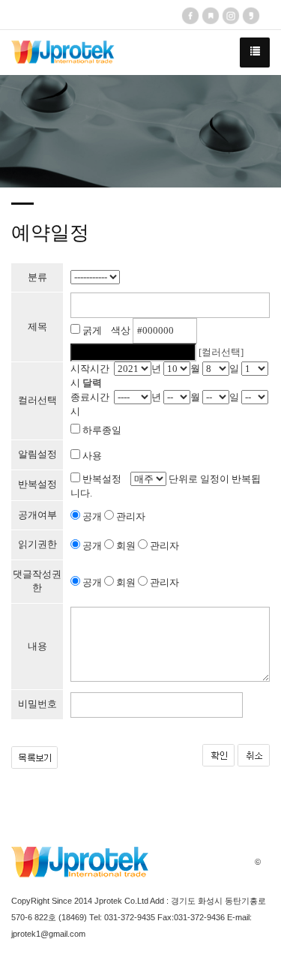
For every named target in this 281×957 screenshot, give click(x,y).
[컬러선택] (221, 352)
